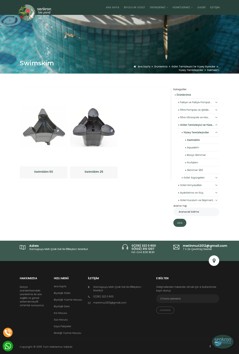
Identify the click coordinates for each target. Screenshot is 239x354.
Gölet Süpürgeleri (194, 177)
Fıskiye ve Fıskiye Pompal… (195, 102)
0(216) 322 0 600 (144, 246)
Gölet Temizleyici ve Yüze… (197, 125)
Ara (179, 222)
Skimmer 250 (195, 170)
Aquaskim (193, 147)
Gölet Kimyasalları (191, 185)
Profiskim (192, 162)
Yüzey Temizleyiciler (191, 70)
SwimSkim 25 (94, 172)
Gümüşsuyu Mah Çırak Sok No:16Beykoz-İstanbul (58, 249)
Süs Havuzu (61, 319)
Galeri (201, 7)
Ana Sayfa (112, 7)
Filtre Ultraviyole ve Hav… (195, 117)
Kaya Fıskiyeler (62, 326)
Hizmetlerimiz (182, 7)
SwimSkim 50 (43, 172)
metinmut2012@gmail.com (205, 245)
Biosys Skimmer (196, 155)
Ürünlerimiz (158, 7)
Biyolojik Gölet (134, 7)
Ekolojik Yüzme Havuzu (67, 333)
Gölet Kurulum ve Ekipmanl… (197, 200)
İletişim (215, 7)
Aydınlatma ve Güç (191, 192)
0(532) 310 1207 (143, 249)
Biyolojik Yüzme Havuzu (68, 299)
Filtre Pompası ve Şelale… (195, 110)
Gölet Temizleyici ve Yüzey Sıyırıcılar (193, 66)
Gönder (165, 310)
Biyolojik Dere (62, 306)
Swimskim (193, 140)
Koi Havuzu (60, 313)
